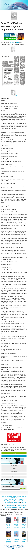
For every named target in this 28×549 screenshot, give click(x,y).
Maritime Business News (21, 504)
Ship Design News (9, 504)
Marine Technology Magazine (16, 539)
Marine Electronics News (9, 505)
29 (16, 95)
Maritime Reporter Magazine (16, 525)
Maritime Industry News (19, 501)
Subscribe (14, 453)
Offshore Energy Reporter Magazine (8, 526)
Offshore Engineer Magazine (24, 539)
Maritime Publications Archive (8, 496)
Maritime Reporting (15, 502)
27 (16, 52)
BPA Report (14, 477)
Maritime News (7, 499)
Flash (13, 42)
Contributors (14, 465)
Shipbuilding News (8, 501)
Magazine (14, 456)
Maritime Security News (18, 499)
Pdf (10, 42)
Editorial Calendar (14, 471)
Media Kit (14, 474)
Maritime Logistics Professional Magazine (8, 540)
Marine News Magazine (24, 525)
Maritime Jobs (21, 507)
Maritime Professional (12, 507)
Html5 (17, 42)
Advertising (14, 468)
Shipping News (6, 502)
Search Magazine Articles (8, 486)
